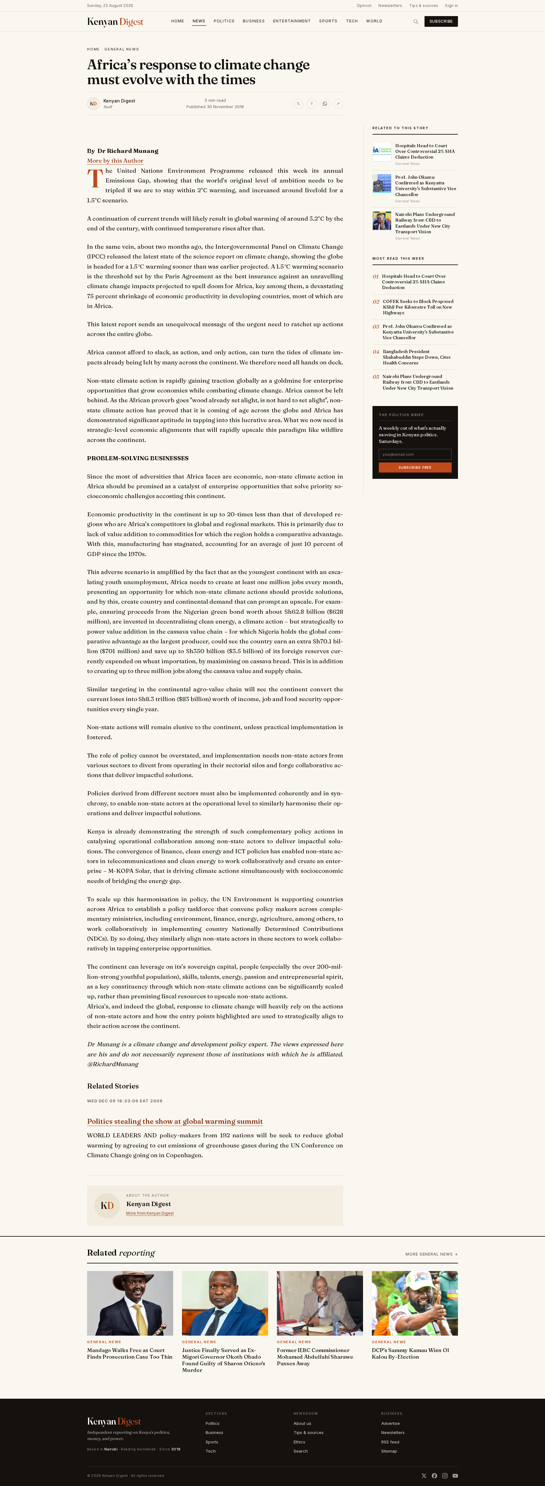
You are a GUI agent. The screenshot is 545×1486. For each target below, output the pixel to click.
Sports (328, 21)
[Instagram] (445, 1475)
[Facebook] (434, 1475)
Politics (224, 21)
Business (254, 21)
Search (301, 1451)
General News (121, 49)
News (199, 21)
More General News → (432, 1254)
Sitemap (389, 1451)
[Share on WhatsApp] (325, 104)
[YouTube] (455, 1475)
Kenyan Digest (119, 100)
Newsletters (390, 5)
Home (178, 21)
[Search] (416, 21)
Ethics (299, 1441)
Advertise (390, 1423)
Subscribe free (415, 467)
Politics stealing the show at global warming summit (175, 1121)
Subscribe (441, 21)
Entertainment (292, 21)
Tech (352, 21)
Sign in (451, 5)
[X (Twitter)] (424, 1475)
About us (302, 1423)
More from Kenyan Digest (150, 1213)
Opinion (364, 5)
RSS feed (390, 1441)
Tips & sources (423, 5)
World (374, 21)
